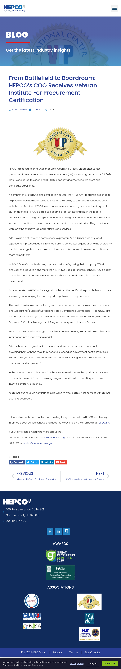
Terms (73, 652)
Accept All (109, 663)
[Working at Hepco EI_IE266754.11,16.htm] (66, 531)
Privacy (58, 652)
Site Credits (92, 652)
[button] (114, 8)
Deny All (93, 663)
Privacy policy (77, 663)
